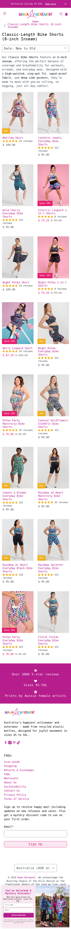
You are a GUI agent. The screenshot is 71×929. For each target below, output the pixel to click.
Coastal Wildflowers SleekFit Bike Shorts (53, 424)
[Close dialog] (67, 887)
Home (35, 21)
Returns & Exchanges (19, 770)
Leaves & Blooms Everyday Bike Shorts (14, 496)
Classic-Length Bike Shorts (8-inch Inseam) (34, 25)
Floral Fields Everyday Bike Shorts (48, 640)
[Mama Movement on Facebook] (5, 743)
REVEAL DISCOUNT (19, 915)
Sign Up (35, 844)
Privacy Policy (15, 794)
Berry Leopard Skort (18, 348)
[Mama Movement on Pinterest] (14, 743)
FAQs (7, 774)
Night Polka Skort (16, 282)
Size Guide (12, 761)
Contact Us (12, 790)
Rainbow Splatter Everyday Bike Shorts (50, 568)
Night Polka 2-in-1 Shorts (52, 284)
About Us (10, 782)
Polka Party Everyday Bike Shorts (13, 640)
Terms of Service (16, 798)
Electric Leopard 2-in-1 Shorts (53, 212)
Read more (50, 4)
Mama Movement (27, 877)
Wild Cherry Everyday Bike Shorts (13, 213)
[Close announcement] (65, 4)
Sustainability (15, 786)
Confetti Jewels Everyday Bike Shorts (50, 141)
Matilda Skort (13, 137)
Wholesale (11, 778)
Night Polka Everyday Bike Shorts (48, 351)
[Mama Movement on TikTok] (18, 743)
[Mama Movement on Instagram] (10, 743)
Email (8, 826)
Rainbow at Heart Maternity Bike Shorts (50, 496)
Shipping (10, 766)
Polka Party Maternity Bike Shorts (14, 424)
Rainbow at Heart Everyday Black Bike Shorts (18, 568)
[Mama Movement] (35, 14)
